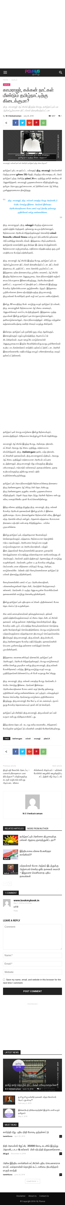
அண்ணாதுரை (17, 738)
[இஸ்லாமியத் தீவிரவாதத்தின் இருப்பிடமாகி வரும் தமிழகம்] (9, 1113)
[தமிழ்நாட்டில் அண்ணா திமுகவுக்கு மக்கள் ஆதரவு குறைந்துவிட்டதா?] (10, 840)
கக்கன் (28, 738)
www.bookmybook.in (26, 900)
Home (5, 79)
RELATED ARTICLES (14, 828)
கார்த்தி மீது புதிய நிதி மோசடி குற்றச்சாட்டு (26, 1132)
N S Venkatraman (13, 116)
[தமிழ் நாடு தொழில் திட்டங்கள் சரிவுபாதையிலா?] (32, 1075)
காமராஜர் (37, 738)
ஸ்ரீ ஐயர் (6, 1153)
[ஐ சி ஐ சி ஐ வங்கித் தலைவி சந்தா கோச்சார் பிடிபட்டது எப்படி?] (9, 1100)
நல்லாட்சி (47, 738)
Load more (31, 1181)
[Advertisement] (32, 34)
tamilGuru (7, 1136)
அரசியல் (14, 79)
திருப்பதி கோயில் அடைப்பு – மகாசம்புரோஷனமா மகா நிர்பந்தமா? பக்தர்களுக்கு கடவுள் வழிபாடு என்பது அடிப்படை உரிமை (16, 776)
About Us (32, 1196)
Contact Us (44, 1196)
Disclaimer (21, 1196)
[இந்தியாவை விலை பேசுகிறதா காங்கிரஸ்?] (10, 854)
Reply (16, 911)
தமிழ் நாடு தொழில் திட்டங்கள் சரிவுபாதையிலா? (31, 1085)
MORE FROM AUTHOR (37, 828)
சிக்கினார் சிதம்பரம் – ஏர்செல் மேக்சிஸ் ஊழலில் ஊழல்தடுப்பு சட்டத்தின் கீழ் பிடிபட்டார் (48, 773)
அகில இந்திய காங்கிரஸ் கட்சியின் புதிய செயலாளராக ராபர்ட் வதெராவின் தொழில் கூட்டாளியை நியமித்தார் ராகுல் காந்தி (31, 1167)
